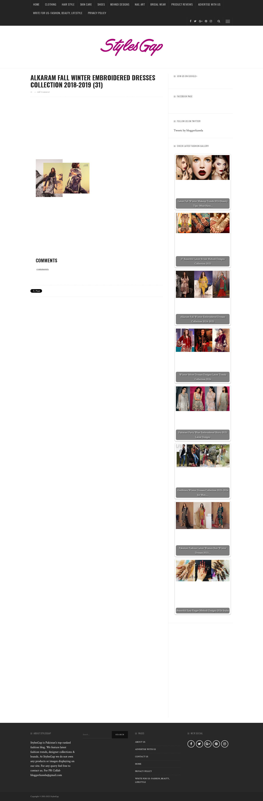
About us (140, 742)
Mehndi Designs (119, 4)
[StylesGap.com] (131, 46)
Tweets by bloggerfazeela (188, 130)
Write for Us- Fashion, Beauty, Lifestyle (57, 13)
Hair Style (68, 4)
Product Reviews (182, 4)
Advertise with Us (209, 4)
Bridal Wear (158, 4)
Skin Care (86, 4)
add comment (43, 92)
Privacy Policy (97, 13)
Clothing (50, 4)
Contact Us (141, 756)
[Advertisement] (97, 131)
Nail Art (140, 4)
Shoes (101, 4)
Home (36, 4)
